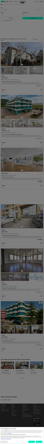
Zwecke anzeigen (4, 441)
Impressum (9, 433)
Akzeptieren (39, 441)
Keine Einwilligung (31, 441)
